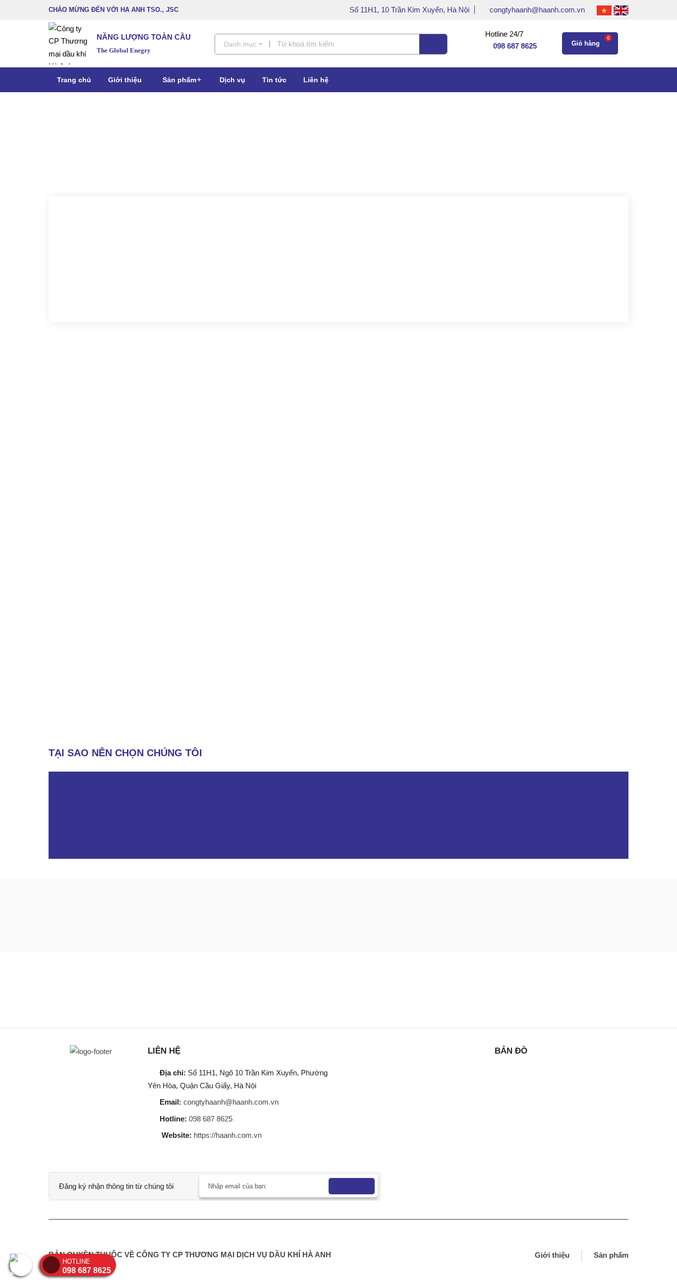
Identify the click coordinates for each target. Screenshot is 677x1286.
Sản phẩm (179, 80)
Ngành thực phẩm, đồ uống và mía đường (367, 582)
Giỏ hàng (590, 41)
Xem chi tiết (341, 287)
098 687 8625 (210, 1119)
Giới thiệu (125, 80)
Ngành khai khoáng (489, 582)
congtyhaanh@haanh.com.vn (538, 9)
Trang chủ (74, 80)
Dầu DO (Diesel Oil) (513, 523)
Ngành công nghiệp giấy (581, 582)
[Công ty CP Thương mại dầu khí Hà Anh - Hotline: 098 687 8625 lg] (73, 43)
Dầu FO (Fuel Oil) (593, 523)
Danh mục (240, 44)
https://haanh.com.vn (228, 1135)
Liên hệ (316, 80)
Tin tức (274, 80)
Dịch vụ (232, 80)
